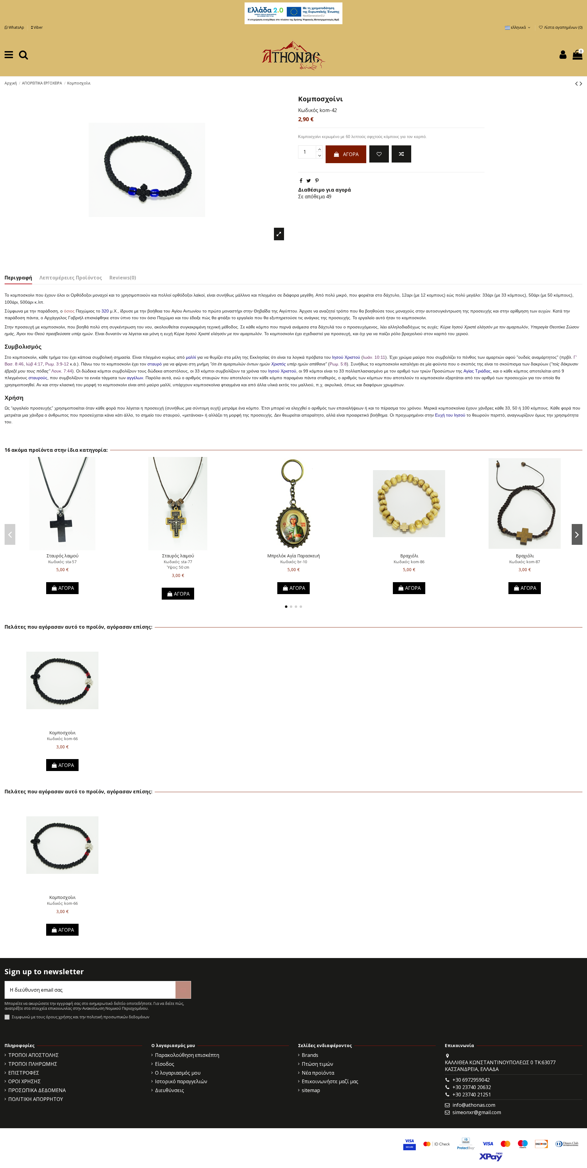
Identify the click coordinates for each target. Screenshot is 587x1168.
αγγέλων (135, 377)
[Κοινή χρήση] (301, 180)
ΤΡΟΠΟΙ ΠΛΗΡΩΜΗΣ (32, 1064)
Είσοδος (164, 1064)
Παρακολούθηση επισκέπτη (187, 1055)
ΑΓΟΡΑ (351, 154)
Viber (38, 27)
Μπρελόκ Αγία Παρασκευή (293, 556)
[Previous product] (577, 83)
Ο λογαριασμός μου (178, 1072)
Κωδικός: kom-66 (62, 738)
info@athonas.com (473, 1105)
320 (105, 311)
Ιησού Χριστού (346, 357)
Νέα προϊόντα (318, 1072)
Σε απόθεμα (311, 196)
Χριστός (278, 363)
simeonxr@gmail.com (476, 1112)
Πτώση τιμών (317, 1064)
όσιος (69, 311)
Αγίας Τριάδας (477, 371)
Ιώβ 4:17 (34, 363)
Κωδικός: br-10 (293, 561)
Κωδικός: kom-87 (524, 561)
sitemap (311, 1090)
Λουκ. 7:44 (61, 371)
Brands (310, 1055)
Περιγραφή (18, 277)
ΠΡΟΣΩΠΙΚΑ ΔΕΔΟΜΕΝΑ (37, 1090)
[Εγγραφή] (183, 989)
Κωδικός (308, 110)
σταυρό (154, 363)
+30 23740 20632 (471, 1087)
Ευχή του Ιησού (450, 415)
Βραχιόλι (409, 556)
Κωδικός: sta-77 (178, 561)
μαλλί (191, 357)
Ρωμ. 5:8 (338, 363)
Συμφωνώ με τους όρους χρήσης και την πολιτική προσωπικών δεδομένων (80, 1017)
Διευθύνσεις (169, 1090)
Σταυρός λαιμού (62, 556)
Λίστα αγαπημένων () (562, 27)
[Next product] (581, 83)
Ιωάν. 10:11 (374, 357)
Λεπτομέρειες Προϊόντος (70, 277)
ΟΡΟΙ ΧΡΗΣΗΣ (24, 1081)
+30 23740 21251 (471, 1094)
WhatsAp (16, 27)
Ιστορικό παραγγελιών (181, 1081)
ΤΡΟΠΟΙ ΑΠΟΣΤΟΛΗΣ (33, 1055)
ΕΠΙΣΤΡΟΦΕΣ (23, 1072)
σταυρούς (37, 377)
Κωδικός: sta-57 (62, 561)
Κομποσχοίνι (62, 733)
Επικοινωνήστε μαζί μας (330, 1081)
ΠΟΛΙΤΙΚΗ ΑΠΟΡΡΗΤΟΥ (35, 1099)
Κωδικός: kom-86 (409, 561)
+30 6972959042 (471, 1079)
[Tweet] (308, 180)
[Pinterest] (317, 180)
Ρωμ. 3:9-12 (57, 363)
